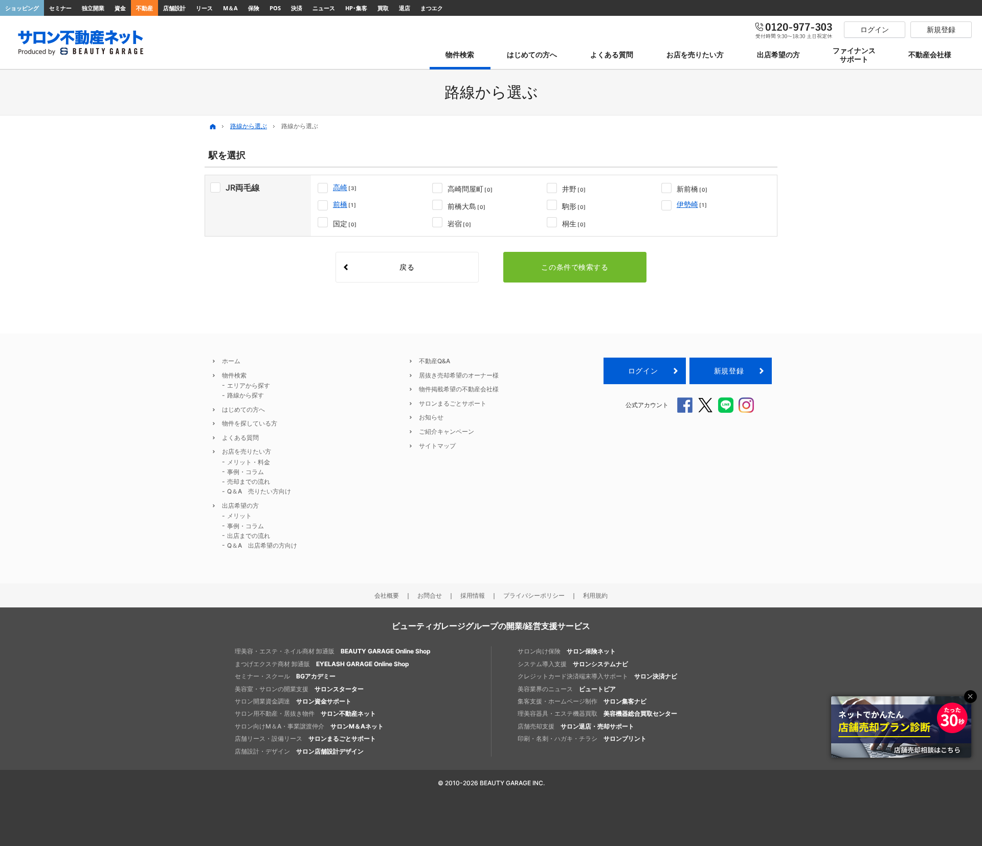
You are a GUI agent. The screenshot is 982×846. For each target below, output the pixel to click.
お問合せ (429, 595)
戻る (406, 267)
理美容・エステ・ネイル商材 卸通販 (333, 651)
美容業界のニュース (567, 689)
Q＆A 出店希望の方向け (262, 545)
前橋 (340, 204)
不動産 (144, 8)
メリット (239, 516)
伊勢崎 (687, 204)
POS (275, 8)
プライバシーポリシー (534, 595)
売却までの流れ (248, 481)
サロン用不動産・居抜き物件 (305, 713)
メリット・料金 (248, 462)
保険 (253, 8)
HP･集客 (356, 8)
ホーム (231, 361)
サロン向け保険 (567, 651)
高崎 (340, 187)
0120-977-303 (794, 29)
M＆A (230, 8)
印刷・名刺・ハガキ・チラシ (582, 738)
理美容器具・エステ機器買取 (597, 713)
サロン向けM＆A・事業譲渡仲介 (309, 726)
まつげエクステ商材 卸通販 (322, 664)
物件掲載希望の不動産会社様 (459, 389)
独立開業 (93, 8)
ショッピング (22, 8)
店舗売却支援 (576, 726)
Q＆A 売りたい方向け (259, 491)
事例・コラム (245, 472)
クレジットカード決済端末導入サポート (597, 676)
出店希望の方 (240, 505)
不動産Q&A (434, 361)
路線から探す (245, 395)
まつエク (431, 8)
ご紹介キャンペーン (446, 431)
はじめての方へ (243, 409)
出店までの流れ (248, 535)
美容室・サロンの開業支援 (299, 689)
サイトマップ (437, 446)
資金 (120, 8)
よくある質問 (240, 437)
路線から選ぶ (248, 126)
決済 (296, 8)
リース (204, 8)
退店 (404, 8)
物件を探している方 (249, 423)
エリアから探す (248, 385)
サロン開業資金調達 (293, 701)
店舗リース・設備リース (305, 738)
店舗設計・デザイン (299, 751)
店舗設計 (174, 8)
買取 (383, 8)
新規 (729, 370)
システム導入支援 (573, 664)
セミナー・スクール (285, 676)
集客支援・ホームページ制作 (582, 701)
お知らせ (431, 417)
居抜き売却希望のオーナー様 (459, 375)
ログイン (643, 370)
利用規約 (595, 595)
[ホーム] (213, 126)
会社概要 (386, 595)
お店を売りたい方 (246, 451)
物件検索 (234, 375)
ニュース (324, 8)
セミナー (60, 8)
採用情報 (472, 595)
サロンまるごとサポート (452, 403)
